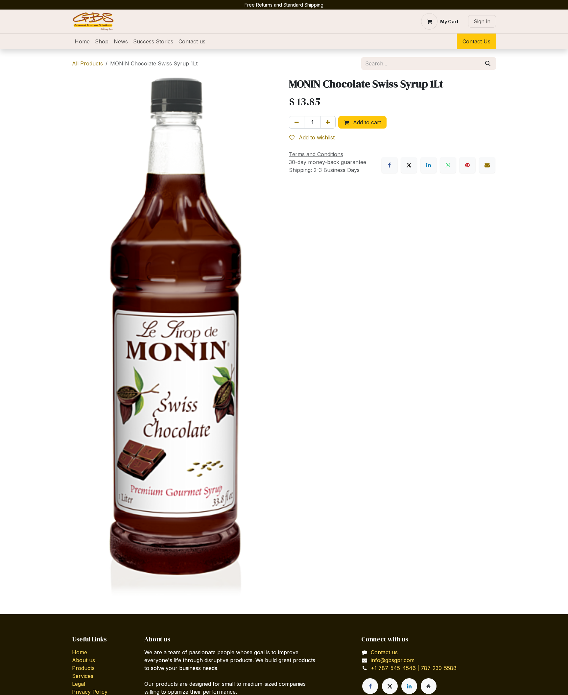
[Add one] (328, 122)
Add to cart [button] (366, 122)
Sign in (482, 21)
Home (79, 652)
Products (83, 668)
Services (82, 676)
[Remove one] (296, 122)
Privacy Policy (89, 691)
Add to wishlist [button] (316, 137)
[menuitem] (82, 41)
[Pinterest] (467, 165)
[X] (409, 165)
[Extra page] (429, 686)
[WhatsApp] (448, 165)
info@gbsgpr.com (392, 660)
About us (83, 660)
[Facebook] (389, 165)
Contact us (384, 652)
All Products (87, 63)
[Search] (488, 63)
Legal (78, 684)
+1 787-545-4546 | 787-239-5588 (414, 668)
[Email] (487, 165)
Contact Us (476, 41)
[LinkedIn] (429, 165)
